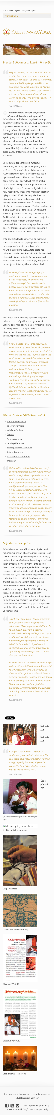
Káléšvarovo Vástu (15, 425)
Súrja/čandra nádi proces (18, 456)
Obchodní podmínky (39, 1109)
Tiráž (25, 1105)
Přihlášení (9, 10)
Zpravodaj (33, 1105)
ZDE (42, 788)
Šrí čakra (10, 434)
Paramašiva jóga (14, 439)
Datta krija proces (15, 452)
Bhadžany (11, 460)
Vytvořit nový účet (22, 10)
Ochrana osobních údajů (17, 1109)
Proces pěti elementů (16, 421)
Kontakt (43, 1105)
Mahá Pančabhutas (15, 430)
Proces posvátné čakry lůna (19, 447)
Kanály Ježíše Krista (15, 443)
